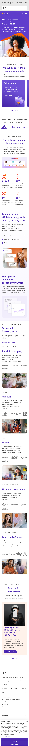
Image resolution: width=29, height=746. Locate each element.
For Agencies (5, 704)
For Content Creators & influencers (11, 699)
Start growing (8, 95)
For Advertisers (6, 697)
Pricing (3, 706)
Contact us (5, 684)
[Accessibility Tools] (23, 13)
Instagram (23, 688)
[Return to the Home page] (5, 13)
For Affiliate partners (7, 702)
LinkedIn (15, 688)
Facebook (6, 688)
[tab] (12, 110)
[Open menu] (26, 13)
